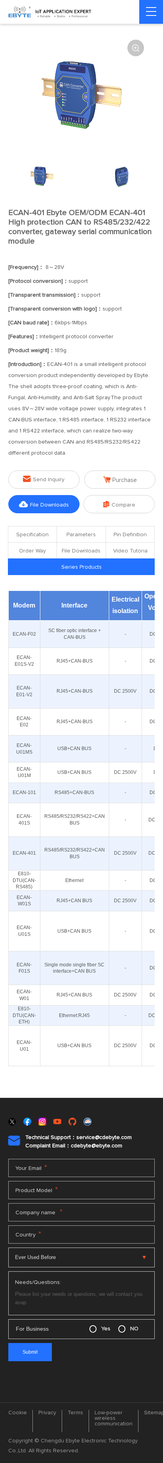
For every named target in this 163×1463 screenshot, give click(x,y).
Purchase (120, 479)
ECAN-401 (24, 853)
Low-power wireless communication (114, 1418)
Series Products (81, 567)
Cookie (17, 1412)
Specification (32, 534)
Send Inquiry (43, 479)
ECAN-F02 (24, 634)
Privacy (47, 1412)
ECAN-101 (24, 792)
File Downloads (44, 504)
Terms (75, 1412)
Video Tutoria (130, 551)
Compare (119, 504)
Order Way (32, 551)
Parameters (81, 534)
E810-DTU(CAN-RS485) (24, 880)
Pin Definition (130, 534)
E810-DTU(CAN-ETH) (24, 1015)
